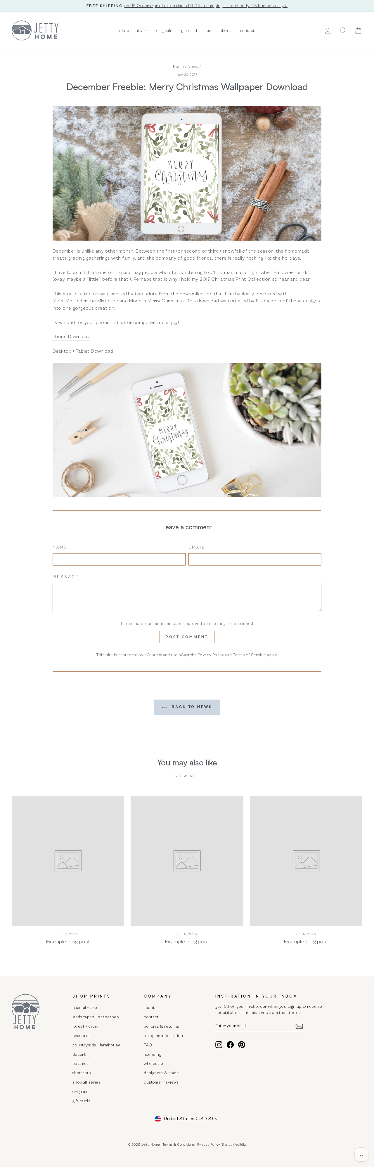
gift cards (81, 1101)
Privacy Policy (211, 654)
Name (60, 547)
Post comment (187, 637)
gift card (189, 30)
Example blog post (68, 941)
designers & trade (161, 1072)
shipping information (163, 1035)
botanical (81, 1063)
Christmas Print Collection (241, 279)
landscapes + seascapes (95, 1017)
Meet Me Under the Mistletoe (85, 301)
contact (247, 30)
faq (208, 30)
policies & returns (161, 1026)
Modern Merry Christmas (157, 301)
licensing (152, 1054)
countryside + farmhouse (96, 1045)
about (225, 30)
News (193, 66)
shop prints (131, 30)
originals (164, 30)
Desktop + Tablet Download (83, 351)
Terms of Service (249, 654)
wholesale (153, 1063)
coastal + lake (84, 1007)
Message (66, 577)
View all (187, 776)
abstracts (81, 1072)
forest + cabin (85, 1026)
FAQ (148, 1045)
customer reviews (161, 1082)
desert (79, 1054)
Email (196, 547)
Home (178, 66)
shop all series (86, 1082)
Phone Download (71, 337)
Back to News (191, 707)
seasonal (80, 1035)
